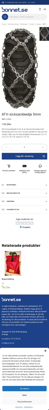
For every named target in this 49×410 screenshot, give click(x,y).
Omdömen (10, 201)
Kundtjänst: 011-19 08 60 (11, 339)
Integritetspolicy (28, 407)
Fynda (38, 24)
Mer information (13, 193)
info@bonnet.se (8, 343)
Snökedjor (24, 24)
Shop (4, 24)
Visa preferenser (24, 402)
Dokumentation (13, 209)
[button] (45, 351)
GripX (32, 24)
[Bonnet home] (15, 9)
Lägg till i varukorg (24, 156)
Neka (24, 395)
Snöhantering (13, 24)
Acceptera (24, 388)
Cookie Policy (19, 407)
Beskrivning (11, 185)
